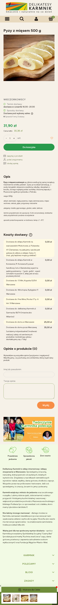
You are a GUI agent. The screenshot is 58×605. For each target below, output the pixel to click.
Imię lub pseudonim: (13, 369)
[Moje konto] (36, 19)
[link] (29, 429)
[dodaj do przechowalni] (51, 138)
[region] (29, 429)
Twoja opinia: (10, 381)
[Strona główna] (29, 7)
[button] (7, 19)
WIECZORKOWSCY (15, 99)
